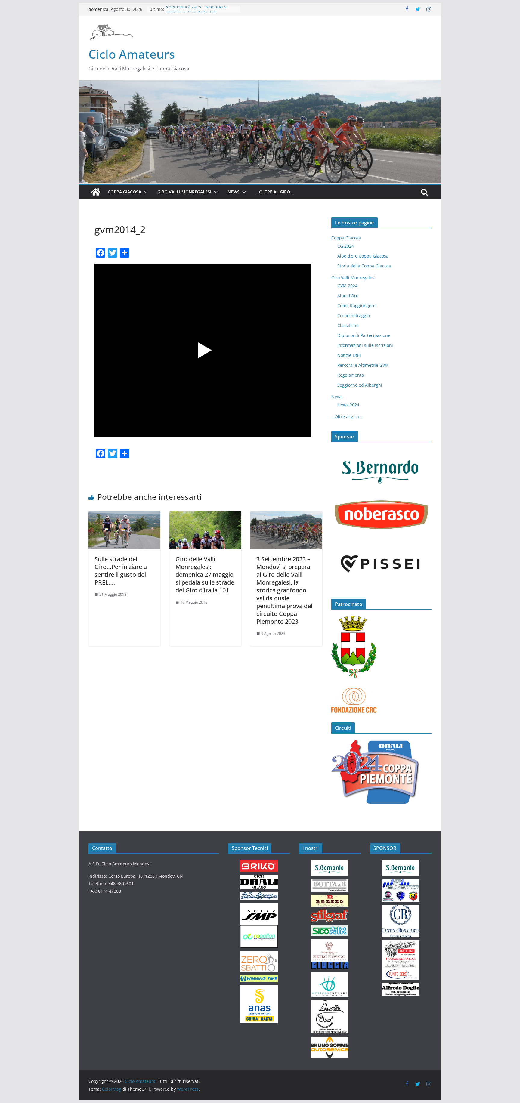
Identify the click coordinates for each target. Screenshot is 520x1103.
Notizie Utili (349, 355)
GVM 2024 (347, 286)
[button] (144, 192)
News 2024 (348, 405)
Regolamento (350, 375)
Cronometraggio (353, 315)
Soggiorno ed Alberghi (359, 385)
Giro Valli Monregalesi (184, 192)
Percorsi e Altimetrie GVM (363, 365)
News (234, 192)
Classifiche (348, 325)
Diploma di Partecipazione (363, 335)
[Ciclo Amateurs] (260, 84)
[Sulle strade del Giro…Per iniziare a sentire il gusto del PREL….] (124, 515)
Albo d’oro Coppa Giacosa (362, 256)
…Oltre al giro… (274, 192)
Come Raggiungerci (356, 305)
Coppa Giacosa (124, 192)
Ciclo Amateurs (131, 54)
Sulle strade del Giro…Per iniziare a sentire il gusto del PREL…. (120, 570)
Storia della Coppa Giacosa (364, 266)
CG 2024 (345, 246)
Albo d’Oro (347, 295)
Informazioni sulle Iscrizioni (365, 345)
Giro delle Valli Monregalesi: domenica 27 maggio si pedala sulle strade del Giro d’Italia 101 (204, 574)
